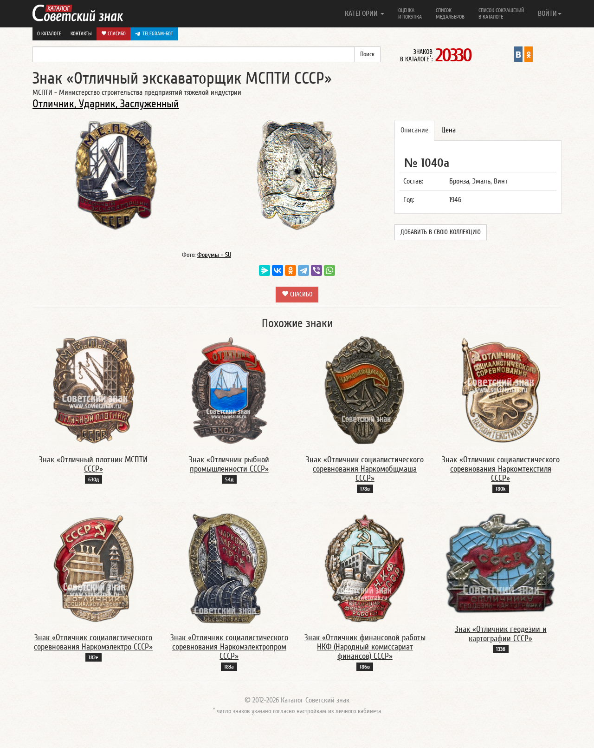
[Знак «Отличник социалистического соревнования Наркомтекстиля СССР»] (500, 390)
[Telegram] (303, 270)
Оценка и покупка (410, 13)
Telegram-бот (157, 34)
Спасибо (116, 34)
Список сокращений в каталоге (501, 13)
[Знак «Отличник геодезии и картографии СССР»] (500, 563)
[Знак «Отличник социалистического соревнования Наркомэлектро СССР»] (93, 568)
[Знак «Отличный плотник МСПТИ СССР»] (93, 390)
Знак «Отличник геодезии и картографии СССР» (501, 633)
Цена (448, 130)
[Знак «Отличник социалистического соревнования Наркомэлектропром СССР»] (229, 568)
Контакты (81, 34)
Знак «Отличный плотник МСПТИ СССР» (93, 464)
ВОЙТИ (547, 13)
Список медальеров (450, 13)
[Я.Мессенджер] (264, 270)
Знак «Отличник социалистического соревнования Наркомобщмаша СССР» (365, 469)
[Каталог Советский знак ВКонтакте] (518, 54)
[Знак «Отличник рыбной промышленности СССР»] (229, 390)
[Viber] (316, 270)
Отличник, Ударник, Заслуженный (105, 104)
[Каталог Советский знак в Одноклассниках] (528, 54)
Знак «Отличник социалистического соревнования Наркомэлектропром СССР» (229, 647)
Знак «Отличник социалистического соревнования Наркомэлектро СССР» (93, 642)
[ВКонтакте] (277, 270)
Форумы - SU (214, 255)
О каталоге (49, 34)
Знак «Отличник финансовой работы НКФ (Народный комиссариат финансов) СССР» (365, 647)
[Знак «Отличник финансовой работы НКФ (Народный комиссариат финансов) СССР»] (365, 568)
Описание (414, 130)
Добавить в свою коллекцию (440, 232)
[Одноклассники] (290, 270)
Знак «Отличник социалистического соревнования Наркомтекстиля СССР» (501, 469)
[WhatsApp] (329, 270)
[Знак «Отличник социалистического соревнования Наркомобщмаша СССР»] (365, 390)
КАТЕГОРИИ (362, 13)
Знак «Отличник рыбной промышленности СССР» (229, 464)
